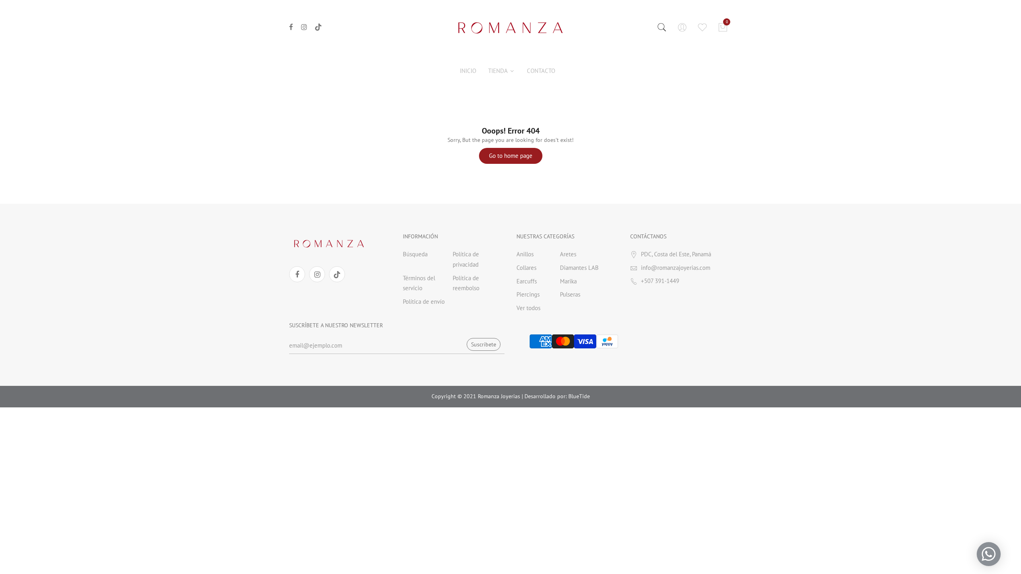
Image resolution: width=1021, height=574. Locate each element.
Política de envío (424, 301)
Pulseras (570, 294)
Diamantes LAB (579, 267)
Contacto (541, 71)
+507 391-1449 (660, 281)
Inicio (468, 71)
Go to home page (510, 155)
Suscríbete (483, 344)
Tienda (498, 71)
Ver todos (528, 308)
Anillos (525, 254)
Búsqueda (415, 254)
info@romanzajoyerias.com (675, 267)
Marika (568, 281)
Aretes (568, 254)
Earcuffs (526, 281)
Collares (526, 267)
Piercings (528, 294)
